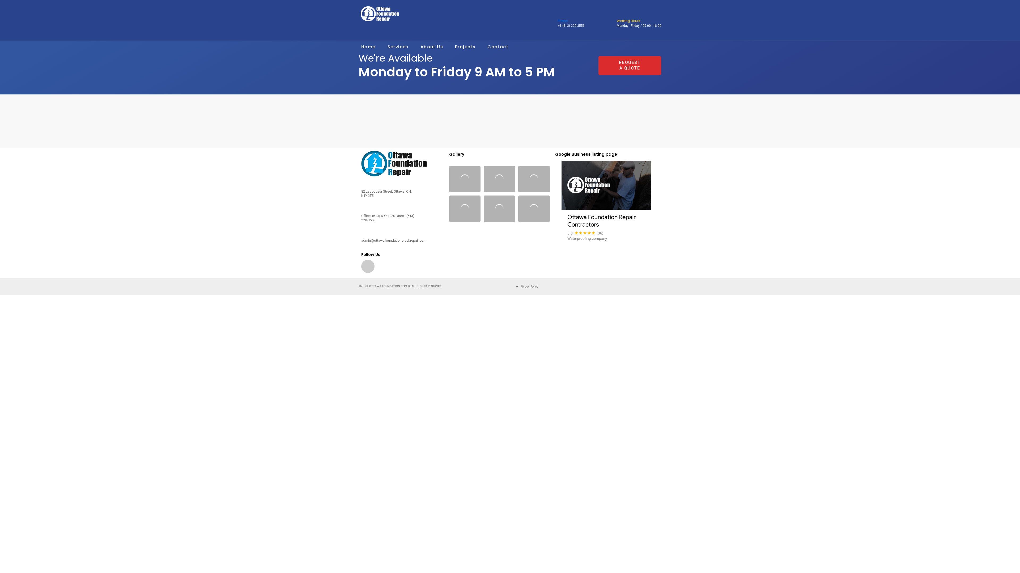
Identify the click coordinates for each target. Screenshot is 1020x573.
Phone (563, 21)
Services (398, 47)
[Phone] (561, 14)
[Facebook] (368, 266)
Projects (465, 47)
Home (368, 47)
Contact (497, 47)
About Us (431, 47)
